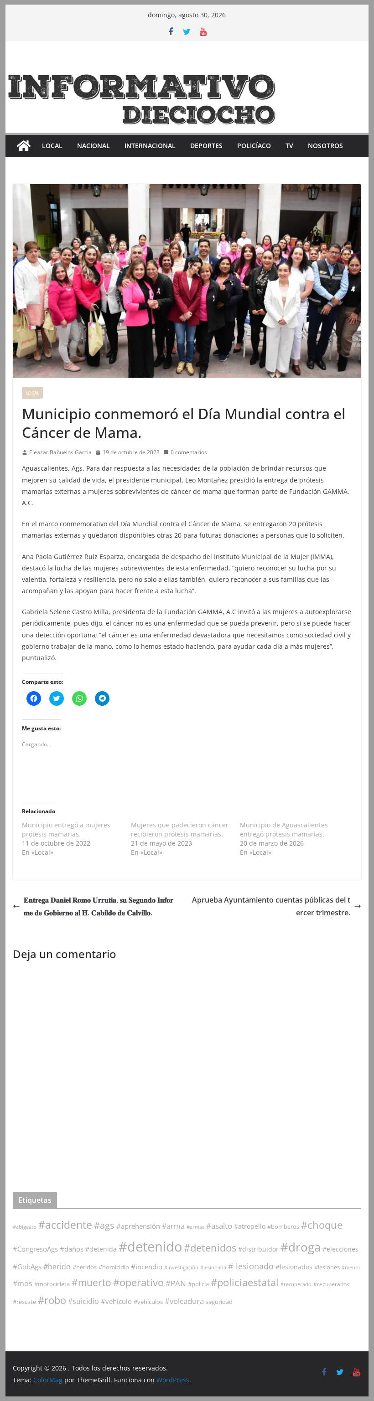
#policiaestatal (245, 1282)
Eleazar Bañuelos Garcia (60, 452)
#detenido (150, 1246)
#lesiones (327, 1267)
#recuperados (331, 1284)
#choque (322, 1225)
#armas (195, 1226)
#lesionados (293, 1267)
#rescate (24, 1302)
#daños (71, 1249)
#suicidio (83, 1301)
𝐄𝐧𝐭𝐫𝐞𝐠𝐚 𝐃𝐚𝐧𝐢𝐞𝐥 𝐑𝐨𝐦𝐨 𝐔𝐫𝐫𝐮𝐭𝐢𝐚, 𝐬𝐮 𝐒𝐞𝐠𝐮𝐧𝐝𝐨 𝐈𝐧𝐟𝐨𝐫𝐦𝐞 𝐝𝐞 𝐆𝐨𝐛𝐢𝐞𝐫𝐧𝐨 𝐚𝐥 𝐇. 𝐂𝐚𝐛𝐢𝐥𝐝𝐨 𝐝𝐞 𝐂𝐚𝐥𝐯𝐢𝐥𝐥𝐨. (98, 906)
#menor (351, 1267)
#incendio (146, 1266)
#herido (57, 1266)
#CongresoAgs (35, 1248)
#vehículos (148, 1302)
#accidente (65, 1224)
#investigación (181, 1267)
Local (52, 145)
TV (289, 145)
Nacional (93, 145)
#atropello (249, 1226)
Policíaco (254, 145)
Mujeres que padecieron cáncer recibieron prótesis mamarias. (180, 829)
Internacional (150, 145)
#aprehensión (138, 1226)
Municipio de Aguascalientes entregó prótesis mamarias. (284, 829)
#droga (300, 1247)
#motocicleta (52, 1284)
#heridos (85, 1267)
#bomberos (283, 1226)
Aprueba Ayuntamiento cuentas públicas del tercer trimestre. (271, 906)
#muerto (91, 1282)
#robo (52, 1300)
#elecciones (340, 1249)
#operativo (138, 1282)
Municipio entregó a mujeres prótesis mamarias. (66, 829)
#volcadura (184, 1301)
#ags (104, 1225)
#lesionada (213, 1267)
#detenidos (210, 1248)
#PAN (176, 1283)
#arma (173, 1226)
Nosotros (325, 145)
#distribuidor (258, 1249)
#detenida (101, 1249)
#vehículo (116, 1301)
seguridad (219, 1302)
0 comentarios (189, 452)
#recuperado (296, 1284)
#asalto (219, 1226)
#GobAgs (27, 1266)
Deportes (206, 145)
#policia (198, 1284)
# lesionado (251, 1266)
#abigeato (24, 1227)
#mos (22, 1283)
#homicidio (114, 1267)
